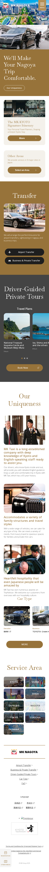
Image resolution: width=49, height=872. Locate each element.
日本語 (17, 803)
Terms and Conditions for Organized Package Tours (23, 846)
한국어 (29, 803)
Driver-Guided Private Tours (23, 774)
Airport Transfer (23, 765)
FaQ (23, 783)
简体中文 (17, 807)
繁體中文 (29, 807)
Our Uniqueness (14, 88)
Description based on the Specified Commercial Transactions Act (24, 852)
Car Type (23, 778)
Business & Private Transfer (23, 769)
